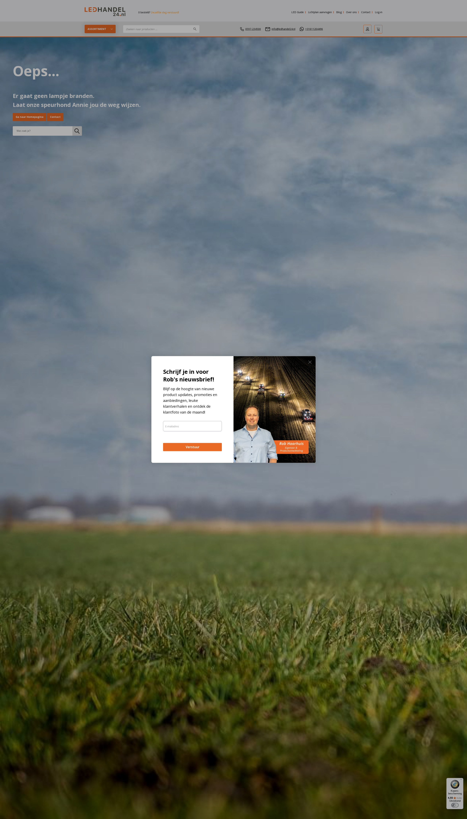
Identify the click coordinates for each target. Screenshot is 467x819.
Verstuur (192, 447)
